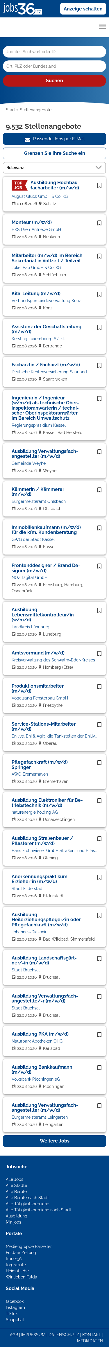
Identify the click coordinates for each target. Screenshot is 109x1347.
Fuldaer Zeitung (21, 1252)
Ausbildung (16, 1216)
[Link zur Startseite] (24, 8)
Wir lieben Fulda (21, 1277)
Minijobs (13, 1222)
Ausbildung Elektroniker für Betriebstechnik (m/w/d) (47, 802)
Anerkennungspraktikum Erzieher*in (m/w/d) (39, 879)
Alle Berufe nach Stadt (27, 1197)
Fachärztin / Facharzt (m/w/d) (46, 364)
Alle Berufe (16, 1191)
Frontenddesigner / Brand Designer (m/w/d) (46, 568)
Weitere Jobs (54, 1141)
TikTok (11, 1313)
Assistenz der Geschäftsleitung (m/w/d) (46, 329)
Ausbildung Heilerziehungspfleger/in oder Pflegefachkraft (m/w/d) (46, 920)
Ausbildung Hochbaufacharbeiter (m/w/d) (55, 185)
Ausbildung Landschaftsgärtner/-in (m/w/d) (44, 960)
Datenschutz (64, 1334)
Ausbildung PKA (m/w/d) (40, 1034)
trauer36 (14, 1258)
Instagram (15, 1307)
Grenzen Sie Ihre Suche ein (54, 153)
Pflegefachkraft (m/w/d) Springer (40, 764)
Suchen (54, 80)
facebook (15, 1301)
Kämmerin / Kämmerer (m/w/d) (38, 492)
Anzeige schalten (83, 9)
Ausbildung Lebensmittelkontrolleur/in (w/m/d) (43, 615)
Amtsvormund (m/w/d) (38, 653)
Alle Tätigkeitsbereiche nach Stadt (38, 1210)
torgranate (16, 1264)
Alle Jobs (14, 1179)
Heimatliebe (17, 1271)
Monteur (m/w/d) (32, 222)
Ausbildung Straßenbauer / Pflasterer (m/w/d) (42, 840)
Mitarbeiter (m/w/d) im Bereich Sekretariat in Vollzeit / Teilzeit (47, 258)
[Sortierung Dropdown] (100, 167)
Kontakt (91, 1334)
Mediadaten (90, 1341)
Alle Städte (16, 1185)
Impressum (33, 1334)
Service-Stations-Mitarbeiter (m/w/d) (44, 726)
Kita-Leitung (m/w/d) (36, 293)
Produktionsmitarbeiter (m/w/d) (38, 688)
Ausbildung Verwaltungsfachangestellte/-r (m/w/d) (45, 998)
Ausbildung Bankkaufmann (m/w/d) (42, 1069)
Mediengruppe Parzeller (29, 1246)
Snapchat (15, 1319)
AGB (14, 1334)
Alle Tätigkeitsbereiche (27, 1203)
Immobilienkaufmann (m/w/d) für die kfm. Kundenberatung (46, 530)
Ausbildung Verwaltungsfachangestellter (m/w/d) (45, 454)
